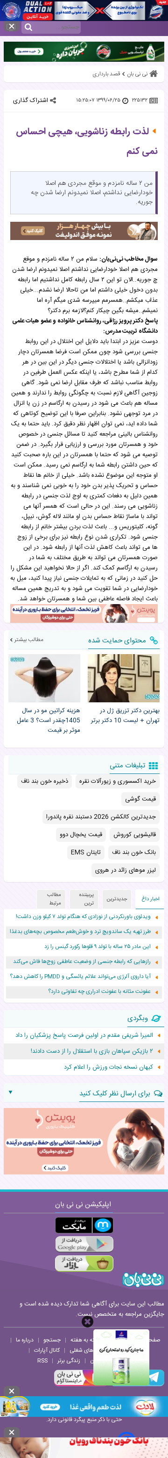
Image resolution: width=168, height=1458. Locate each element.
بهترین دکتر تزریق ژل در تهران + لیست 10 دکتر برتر (125, 716)
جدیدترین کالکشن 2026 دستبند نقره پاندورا (101, 817)
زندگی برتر (68, 1360)
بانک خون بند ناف (134, 852)
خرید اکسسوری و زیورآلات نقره (117, 781)
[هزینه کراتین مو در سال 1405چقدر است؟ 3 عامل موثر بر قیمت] (44, 678)
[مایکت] (84, 1225)
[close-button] (87, 1321)
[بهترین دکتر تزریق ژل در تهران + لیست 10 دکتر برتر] (124, 678)
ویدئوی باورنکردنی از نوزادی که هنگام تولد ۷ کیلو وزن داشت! (83, 916)
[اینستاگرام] (81, 1385)
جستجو (52, 1340)
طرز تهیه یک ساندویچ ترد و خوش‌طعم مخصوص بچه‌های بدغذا (80, 931)
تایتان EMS (86, 852)
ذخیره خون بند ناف (44, 781)
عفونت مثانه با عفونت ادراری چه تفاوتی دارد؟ (99, 991)
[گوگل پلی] (84, 1244)
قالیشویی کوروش (134, 835)
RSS (42, 1360)
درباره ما (25, 1340)
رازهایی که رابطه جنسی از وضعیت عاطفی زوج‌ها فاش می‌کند (82, 961)
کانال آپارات (47, 1350)
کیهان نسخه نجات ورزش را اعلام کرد (108, 1067)
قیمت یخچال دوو (81, 835)
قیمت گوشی (140, 799)
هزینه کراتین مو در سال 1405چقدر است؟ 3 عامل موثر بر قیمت (48, 720)
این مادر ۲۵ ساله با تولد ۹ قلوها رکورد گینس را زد (97, 946)
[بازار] (84, 1263)
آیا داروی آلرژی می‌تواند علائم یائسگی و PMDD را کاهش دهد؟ (80, 976)
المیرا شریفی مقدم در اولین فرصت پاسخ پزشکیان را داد (84, 1035)
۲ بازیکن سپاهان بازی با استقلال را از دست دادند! (92, 1051)
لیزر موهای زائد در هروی (125, 870)
